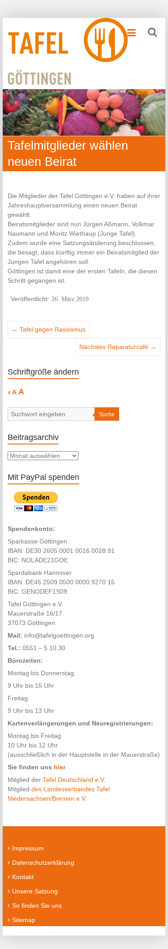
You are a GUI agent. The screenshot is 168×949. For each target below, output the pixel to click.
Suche (107, 414)
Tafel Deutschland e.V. (74, 779)
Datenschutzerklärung (43, 862)
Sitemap (23, 919)
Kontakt (23, 876)
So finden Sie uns (37, 905)
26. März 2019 (70, 299)
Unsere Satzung (35, 891)
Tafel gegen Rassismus (49, 329)
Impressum (28, 848)
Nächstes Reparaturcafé (117, 346)
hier (59, 767)
